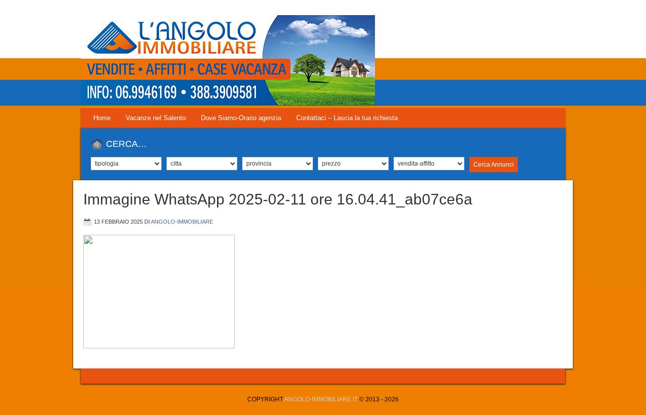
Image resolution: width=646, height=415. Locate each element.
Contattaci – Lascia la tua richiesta (347, 118)
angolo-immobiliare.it (321, 399)
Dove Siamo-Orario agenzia (241, 118)
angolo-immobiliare (182, 222)
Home (102, 118)
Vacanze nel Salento (156, 118)
